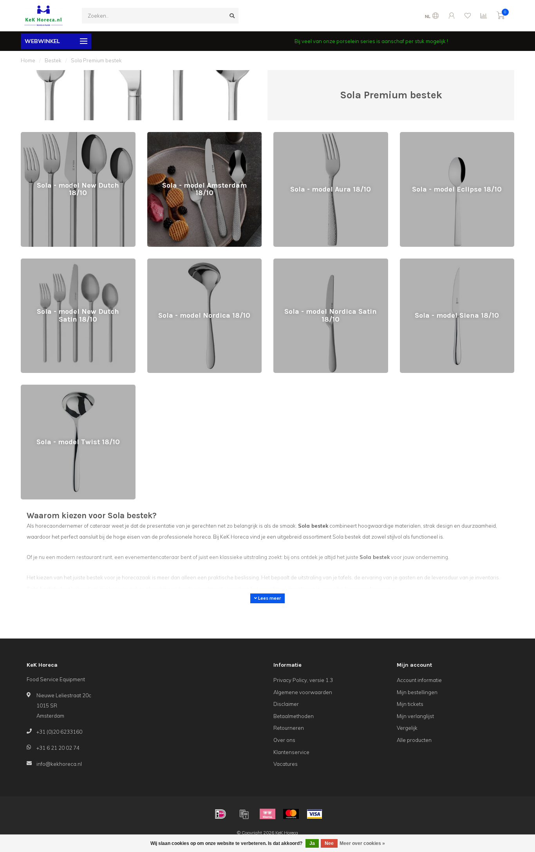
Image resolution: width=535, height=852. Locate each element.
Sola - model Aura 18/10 (302, 135)
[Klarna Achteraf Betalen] (267, 814)
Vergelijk (407, 728)
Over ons (284, 740)
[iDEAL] (220, 814)
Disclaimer (286, 704)
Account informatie (419, 680)
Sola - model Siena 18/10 (430, 262)
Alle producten (414, 740)
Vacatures (285, 764)
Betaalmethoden (293, 716)
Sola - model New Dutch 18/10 (57, 135)
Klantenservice (291, 752)
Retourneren (288, 728)
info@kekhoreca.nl (59, 764)
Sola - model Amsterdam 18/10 (184, 135)
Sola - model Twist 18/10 (50, 388)
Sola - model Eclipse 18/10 (432, 135)
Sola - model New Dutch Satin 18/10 (64, 262)
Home (28, 60)
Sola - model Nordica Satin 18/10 (313, 262)
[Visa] (314, 814)
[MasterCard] (291, 814)
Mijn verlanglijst (415, 716)
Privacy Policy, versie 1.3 (303, 680)
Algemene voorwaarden (302, 692)
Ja (312, 843)
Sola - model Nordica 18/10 (180, 262)
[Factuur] (244, 814)
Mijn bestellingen (417, 692)
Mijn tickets (410, 704)
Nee (329, 843)
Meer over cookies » (362, 843)
